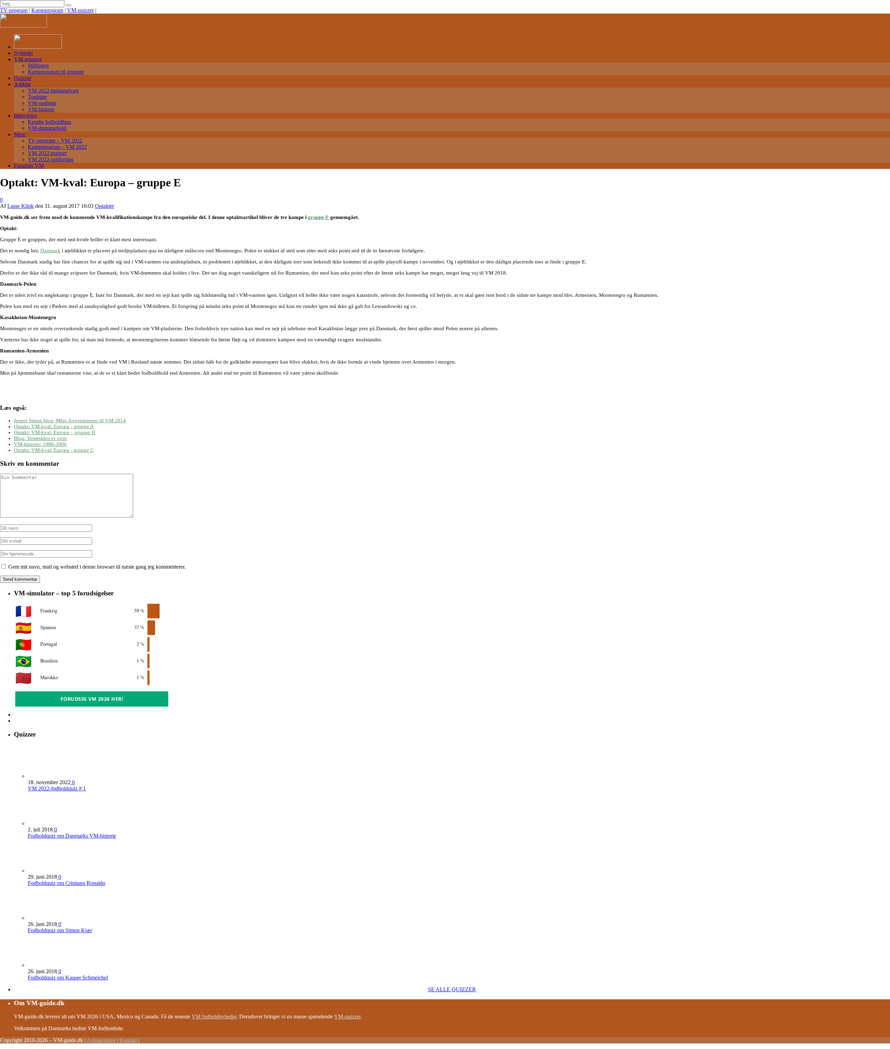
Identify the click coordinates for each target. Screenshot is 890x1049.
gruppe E (318, 217)
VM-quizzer (80, 10)
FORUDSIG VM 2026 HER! (91, 699)
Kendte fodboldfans (49, 122)
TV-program (13, 10)
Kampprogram (47, 10)
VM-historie (41, 109)
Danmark (50, 250)
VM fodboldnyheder (214, 1016)
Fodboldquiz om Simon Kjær (60, 930)
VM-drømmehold (47, 128)
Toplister (37, 97)
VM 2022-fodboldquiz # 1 (57, 788)
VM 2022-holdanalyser (53, 90)
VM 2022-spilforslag (51, 159)
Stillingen (38, 65)
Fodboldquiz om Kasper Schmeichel (68, 978)
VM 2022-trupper (47, 153)
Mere (19, 134)
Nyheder (23, 53)
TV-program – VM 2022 (55, 141)
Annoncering (101, 1040)
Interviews (25, 116)
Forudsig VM (29, 166)
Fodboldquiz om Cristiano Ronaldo (66, 883)
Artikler (22, 84)
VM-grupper (28, 59)
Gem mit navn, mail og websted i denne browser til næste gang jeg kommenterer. (97, 567)
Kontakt (128, 1040)
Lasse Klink (20, 206)
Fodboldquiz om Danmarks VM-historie (72, 836)
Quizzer (22, 78)
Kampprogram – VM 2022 (57, 147)
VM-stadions (42, 103)
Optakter (104, 206)
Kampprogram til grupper (56, 72)
